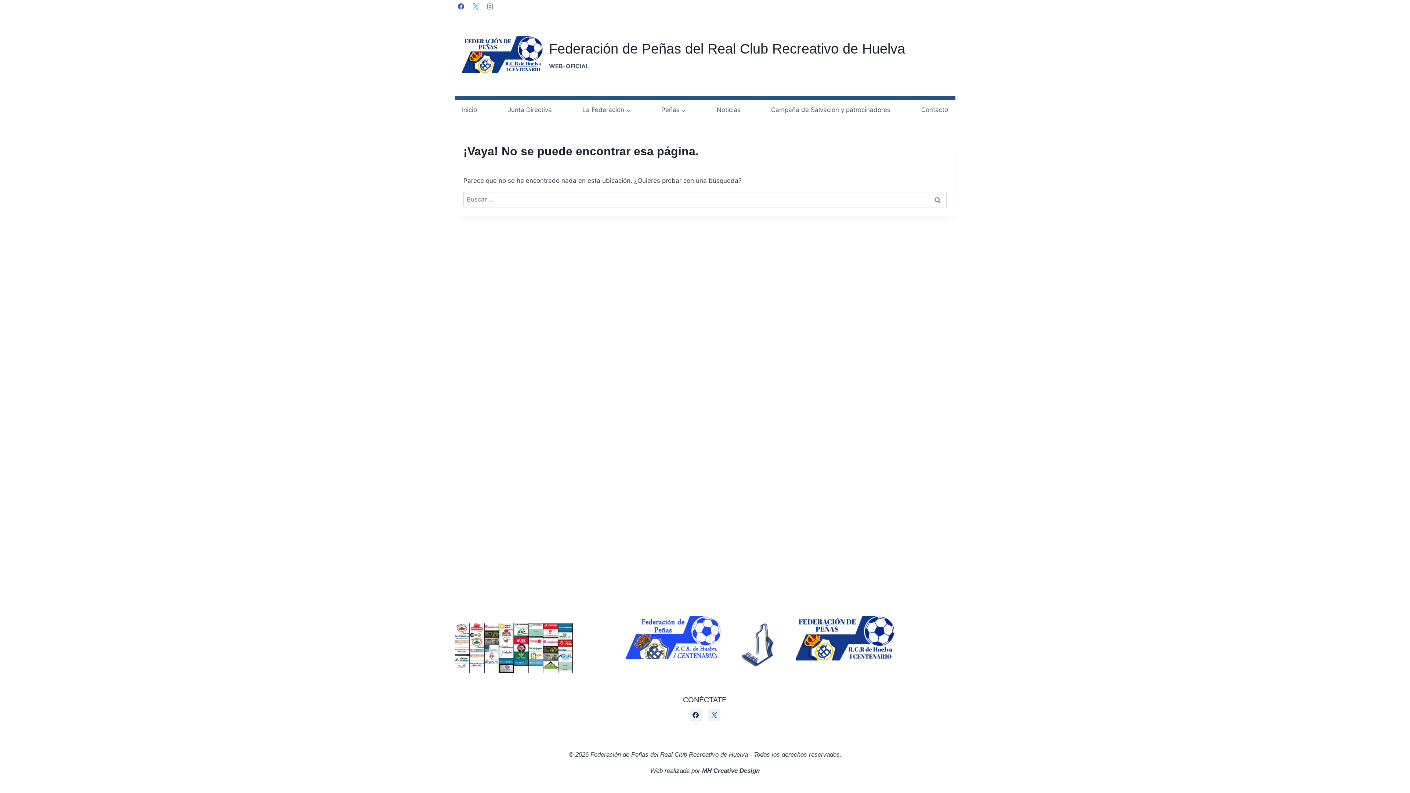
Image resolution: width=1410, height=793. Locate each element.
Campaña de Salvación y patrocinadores (830, 109)
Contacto (934, 109)
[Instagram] (490, 6)
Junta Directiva (530, 109)
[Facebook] (461, 6)
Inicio (469, 109)
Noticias (729, 109)
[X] (475, 6)
